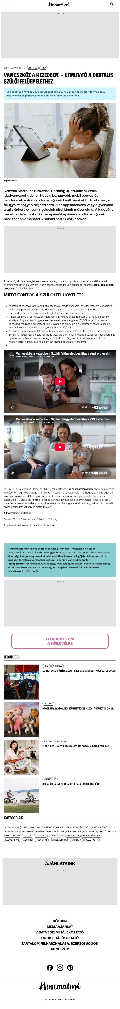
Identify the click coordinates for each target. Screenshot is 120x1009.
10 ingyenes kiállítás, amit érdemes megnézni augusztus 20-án (79, 671)
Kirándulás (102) (56, 831)
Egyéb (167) (27, 831)
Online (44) (40, 836)
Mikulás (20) (73, 836)
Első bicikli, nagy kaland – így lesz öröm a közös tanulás (75, 746)
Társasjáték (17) (91, 836)
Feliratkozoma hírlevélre (60, 641)
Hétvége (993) (12, 827)
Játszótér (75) (106, 831)
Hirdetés (61, 741)
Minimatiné (70, 999)
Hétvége (48, 703)
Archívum (60, 949)
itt (19, 513)
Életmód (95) (74, 831)
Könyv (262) (79, 827)
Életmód (33, 68)
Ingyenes (57, 666)
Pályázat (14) (12, 840)
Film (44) (27, 836)
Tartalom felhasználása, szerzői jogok (60, 944)
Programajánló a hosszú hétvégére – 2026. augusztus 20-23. (78, 708)
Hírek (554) (28, 827)
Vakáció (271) (62, 827)
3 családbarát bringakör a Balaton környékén (70, 784)
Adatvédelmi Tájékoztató (60, 932)
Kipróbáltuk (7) (59, 840)
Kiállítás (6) (92, 840)
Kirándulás (50, 779)
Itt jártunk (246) (98, 827)
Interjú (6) (76, 840)
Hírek (43, 68)
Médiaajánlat (60, 927)
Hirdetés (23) (56, 836)
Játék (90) (90, 831)
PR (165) (40, 831)
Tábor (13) (27, 840)
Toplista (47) (13, 836)
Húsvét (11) (41, 840)
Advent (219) (11, 831)
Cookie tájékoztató (60, 938)
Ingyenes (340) (44, 827)
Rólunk (60, 921)
